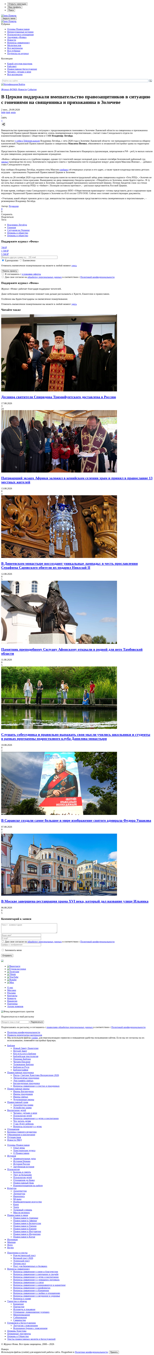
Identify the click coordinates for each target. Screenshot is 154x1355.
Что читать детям (22, 1121)
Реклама (11, 993)
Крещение (18, 1304)
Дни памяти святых (23, 1080)
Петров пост (19, 1263)
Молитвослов (14, 45)
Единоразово (11, 260)
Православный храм (17, 1102)
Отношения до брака (24, 1180)
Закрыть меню (8, 18)
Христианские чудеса (24, 1150)
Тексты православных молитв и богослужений (31, 1339)
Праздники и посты (17, 1252)
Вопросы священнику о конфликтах (31, 1287)
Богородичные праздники (26, 1083)
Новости (11, 40)
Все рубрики (13, 50)
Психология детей (22, 1115)
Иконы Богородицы (23, 1091)
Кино (16, 1204)
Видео (10, 1247)
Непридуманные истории (20, 32)
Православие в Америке (25, 1218)
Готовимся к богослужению (21, 1323)
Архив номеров (15, 1006)
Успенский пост (21, 1261)
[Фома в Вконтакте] (13, 966)
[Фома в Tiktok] (11, 974)
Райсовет (12, 66)
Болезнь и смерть (22, 1172)
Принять (114, 1352)
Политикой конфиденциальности (97, 277)
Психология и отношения (20, 34)
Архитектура (20, 1191)
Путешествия (14, 1137)
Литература (19, 1193)
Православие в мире (17, 1215)
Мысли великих (21, 1212)
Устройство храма (22, 1107)
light (3, 112)
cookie (34, 1037)
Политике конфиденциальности (91, 1352)
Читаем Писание (21, 1061)
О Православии (21, 1153)
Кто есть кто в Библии (24, 1053)
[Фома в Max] (10, 982)
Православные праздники (20, 1072)
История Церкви (21, 1161)
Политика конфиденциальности (23, 1032)
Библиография (20, 1070)
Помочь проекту (9, 271)
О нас (10, 987)
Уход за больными (22, 1174)
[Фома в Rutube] (12, 979)
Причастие (18, 1306)
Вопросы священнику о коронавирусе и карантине (39, 1285)
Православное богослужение (22, 69)
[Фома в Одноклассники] (16, 969)
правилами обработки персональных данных (69, 1027)
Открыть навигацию (17, 4)
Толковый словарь (22, 1210)
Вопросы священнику (18, 42)
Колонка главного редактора (22, 1132)
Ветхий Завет (20, 1051)
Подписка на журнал (18, 53)
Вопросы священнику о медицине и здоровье (36, 1296)
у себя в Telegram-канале (27, 141)
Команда (11, 998)
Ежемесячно (29, 260)
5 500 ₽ (5, 254)
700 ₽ (4, 247)
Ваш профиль (14, 7)
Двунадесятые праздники (26, 1078)
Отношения (13, 1129)
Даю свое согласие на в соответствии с (60, 277)
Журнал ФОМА (9, 89)
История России (21, 1164)
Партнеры (12, 1003)
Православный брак (23, 1183)
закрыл (4, 162)
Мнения (11, 1242)
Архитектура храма (23, 1105)
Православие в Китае (24, 1237)
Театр (16, 1207)
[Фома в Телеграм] (13, 971)
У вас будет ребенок (23, 1123)
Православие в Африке (25, 1220)
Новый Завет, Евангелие (25, 1048)
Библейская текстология (25, 1056)
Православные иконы (18, 1088)
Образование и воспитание (21, 1134)
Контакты (12, 995)
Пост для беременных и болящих (30, 1266)
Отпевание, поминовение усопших (31, 1312)
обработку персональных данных (45, 277)
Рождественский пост (24, 1255)
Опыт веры (19, 1147)
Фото (10, 1245)
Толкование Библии (23, 1064)
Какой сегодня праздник (19, 63)
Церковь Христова (16, 1331)
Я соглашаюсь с (23, 274)
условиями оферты (31, 274)
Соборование (20, 1317)
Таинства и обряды (17, 1301)
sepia (13, 112)
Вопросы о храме (22, 1298)
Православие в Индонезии (27, 1234)
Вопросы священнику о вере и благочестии (35, 1271)
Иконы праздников (23, 1094)
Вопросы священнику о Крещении (31, 1290)
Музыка (17, 1199)
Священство (19, 1320)
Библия (11, 1045)
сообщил (63, 169)
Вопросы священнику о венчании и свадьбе (36, 1274)
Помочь (12, 15)
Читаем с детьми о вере (19, 71)
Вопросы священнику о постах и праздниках (36, 1086)
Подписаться (37, 1022)
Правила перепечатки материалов (24, 1035)
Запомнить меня (13, 950)
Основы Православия (18, 29)
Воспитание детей (16, 1110)
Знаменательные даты (24, 1158)
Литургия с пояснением (25, 1325)
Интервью (12, 1239)
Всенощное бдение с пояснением (30, 1328)
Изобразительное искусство (27, 1201)
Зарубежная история (23, 1166)
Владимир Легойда (17, 225)
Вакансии (12, 1001)
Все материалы (15, 48)
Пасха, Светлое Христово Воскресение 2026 (36, 1075)
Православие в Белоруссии (27, 1223)
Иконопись (19, 1196)
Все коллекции (15, 74)
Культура (11, 1188)
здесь (74, 265)
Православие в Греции (25, 1226)
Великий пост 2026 (23, 1258)
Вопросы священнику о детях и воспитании (36, 1118)
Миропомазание (21, 1314)
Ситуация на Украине (18, 230)
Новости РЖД (14, 1140)
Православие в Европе (25, 1228)
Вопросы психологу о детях (27, 1126)
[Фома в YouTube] (12, 977)
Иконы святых (20, 1097)
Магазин (11, 990)
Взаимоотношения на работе (28, 1185)
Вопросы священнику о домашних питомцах (36, 1279)
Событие (32, 89)
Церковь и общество (17, 233)
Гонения (11, 227)
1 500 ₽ (5, 251)
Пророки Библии (22, 1059)
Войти (21, 84)
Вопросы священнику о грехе (28, 1282)
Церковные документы (19, 1333)
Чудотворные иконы (23, 1099)
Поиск (11, 10)
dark (8, 112)
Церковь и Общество (18, 1336)
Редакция (13, 206)
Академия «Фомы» (17, 37)
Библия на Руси (21, 1067)
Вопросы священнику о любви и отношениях (36, 1293)
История (11, 1156)
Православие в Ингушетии (27, 1231)
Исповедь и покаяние (24, 1309)
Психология (13, 1169)
